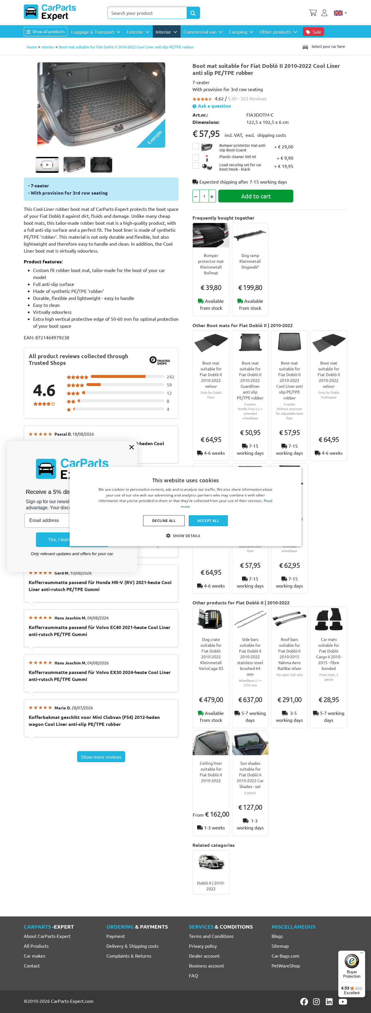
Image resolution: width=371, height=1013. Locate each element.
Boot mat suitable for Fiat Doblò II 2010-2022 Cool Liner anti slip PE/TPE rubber (289, 380)
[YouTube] (343, 1001)
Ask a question (214, 106)
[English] (340, 12)
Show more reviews (101, 757)
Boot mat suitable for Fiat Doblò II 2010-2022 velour (211, 374)
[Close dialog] (131, 447)
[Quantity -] (196, 196)
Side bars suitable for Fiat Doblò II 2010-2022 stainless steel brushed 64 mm (250, 657)
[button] (185, 535)
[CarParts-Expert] (50, 12)
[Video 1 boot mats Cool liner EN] (47, 165)
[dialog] (185, 506)
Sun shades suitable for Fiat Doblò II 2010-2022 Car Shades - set (250, 774)
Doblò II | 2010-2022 (211, 885)
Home (32, 46)
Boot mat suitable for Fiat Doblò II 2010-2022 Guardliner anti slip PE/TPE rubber (250, 380)
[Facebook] (304, 1001)
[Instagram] (317, 1001)
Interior (47, 46)
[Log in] (325, 12)
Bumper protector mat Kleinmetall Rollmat (211, 264)
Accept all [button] (208, 520)
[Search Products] (193, 13)
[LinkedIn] (330, 1001)
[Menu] (361, 954)
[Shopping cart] (313, 12)
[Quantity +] (212, 196)
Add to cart (256, 196)
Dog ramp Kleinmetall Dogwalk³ (250, 261)
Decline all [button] (164, 520)
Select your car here (328, 46)
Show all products (48, 31)
